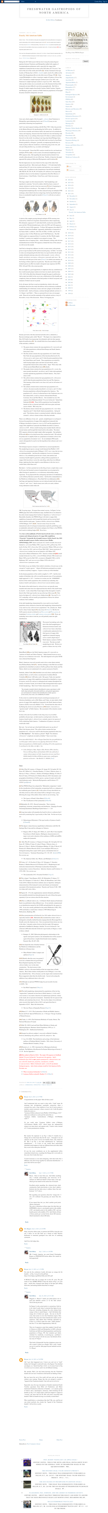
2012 (69, 255)
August (72, 207)
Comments (71, 170)
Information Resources (72, 116)
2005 (69, 274)
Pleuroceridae (69, 138)
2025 (69, 182)
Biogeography (70, 85)
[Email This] (46, 1083)
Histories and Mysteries (72, 109)
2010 (69, 260)
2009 (69, 263)
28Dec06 (48, 800)
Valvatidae (69, 152)
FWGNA (68, 99)
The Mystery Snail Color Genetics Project (60, 1471)
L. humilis (40, 73)
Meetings (68, 123)
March (72, 224)
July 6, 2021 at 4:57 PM (35, 1097)
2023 (69, 188)
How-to (68, 111)
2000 (69, 288)
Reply (26, 1165)
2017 (69, 241)
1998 (69, 293)
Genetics (68, 104)
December (73, 196)
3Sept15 (47, 1008)
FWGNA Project (26, 58)
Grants (67, 106)
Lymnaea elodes (31, 614)
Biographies (69, 87)
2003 (69, 280)
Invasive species (70, 118)
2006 (69, 271)
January (72, 229)
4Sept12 (31, 955)
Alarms (68, 75)
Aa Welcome (69, 70)
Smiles (67, 147)
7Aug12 (50, 874)
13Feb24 (43, 1072)
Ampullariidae (70, 77)
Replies (28, 1169)
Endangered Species (71, 94)
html (52, 758)
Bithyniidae (69, 90)
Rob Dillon (32, 1173)
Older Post (59, 1440)
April (71, 221)
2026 (69, 180)
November (73, 199)
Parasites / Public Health (43, 1084)
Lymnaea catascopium (44, 614)
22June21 (47, 44)
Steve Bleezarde (70, 305)
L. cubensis (45, 119)
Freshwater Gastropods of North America (54, 10)
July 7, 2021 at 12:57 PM (46, 1173)
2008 (69, 266)
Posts (69, 166)
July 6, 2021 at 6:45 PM (39, 1229)
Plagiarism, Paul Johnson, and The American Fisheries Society (56, 1493)
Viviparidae (69, 155)
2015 (69, 247)
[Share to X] (50, 1083)
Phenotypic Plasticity (72, 131)
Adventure (69, 73)
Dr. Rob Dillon (50, 20)
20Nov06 (47, 798)
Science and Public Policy (73, 145)
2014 (69, 249)
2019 (69, 236)
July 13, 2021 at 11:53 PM (36, 1269)
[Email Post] (43, 1082)
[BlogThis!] (48, 1083)
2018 (69, 238)
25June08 (46, 121)
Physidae (68, 133)
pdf (26, 782)
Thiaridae (68, 150)
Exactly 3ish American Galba (77, 212)
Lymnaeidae (29, 1084)
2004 (69, 277)
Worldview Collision (72, 157)
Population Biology (71, 140)
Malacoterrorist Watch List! (60, 1502)
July (71, 210)
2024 (69, 185)
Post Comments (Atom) (33, 1444)
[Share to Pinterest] (54, 1083)
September (73, 204)
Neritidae (68, 126)
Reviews (68, 143)
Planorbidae (69, 135)
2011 (69, 258)
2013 (69, 252)
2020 (69, 233)
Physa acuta (44, 612)
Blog (67, 92)
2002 (69, 282)
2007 (69, 269)
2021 (69, 193)
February (72, 227)
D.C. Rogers (27, 1229)
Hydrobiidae (69, 114)
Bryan (26, 1097)
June (71, 215)
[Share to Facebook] (52, 1083)
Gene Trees (69, 102)
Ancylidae (69, 80)
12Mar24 (49, 1074)
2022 (69, 191)
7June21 (29, 44)
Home (41, 1440)
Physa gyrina (54, 612)
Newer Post (22, 1440)
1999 (69, 291)
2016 (69, 244)
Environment (69, 97)
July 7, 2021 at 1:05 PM (46, 1251)
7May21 (39, 987)
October (72, 201)
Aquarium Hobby (71, 82)
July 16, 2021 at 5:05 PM (36, 1359)
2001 (69, 285)
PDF (59, 853)
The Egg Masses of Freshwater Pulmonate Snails (60, 1482)
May (71, 218)
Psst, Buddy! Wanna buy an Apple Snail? (60, 1460)
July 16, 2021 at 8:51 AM (46, 1296)
